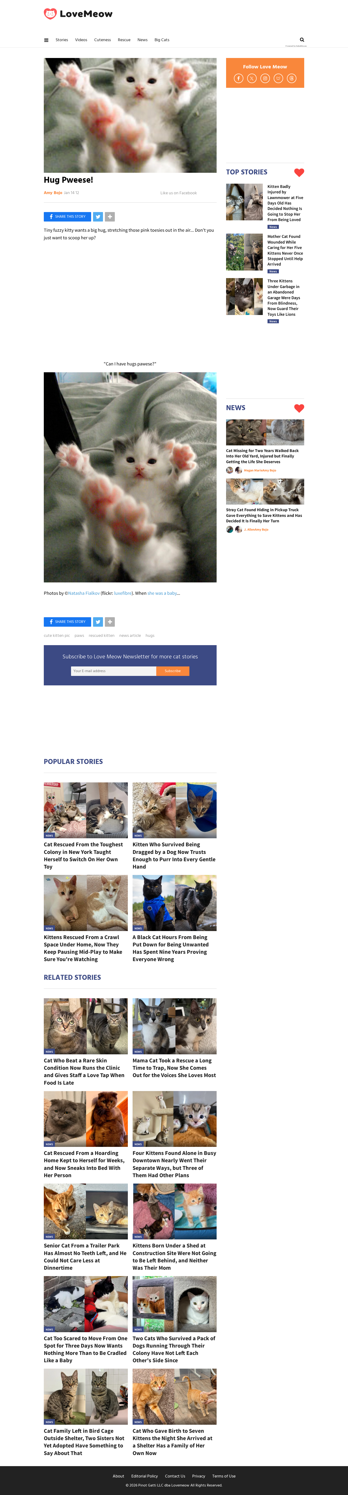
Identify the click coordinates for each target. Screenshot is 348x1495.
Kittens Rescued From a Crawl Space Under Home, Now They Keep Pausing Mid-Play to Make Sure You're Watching (83, 948)
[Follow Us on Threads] (291, 78)
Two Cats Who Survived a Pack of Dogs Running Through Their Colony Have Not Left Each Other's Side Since (174, 1349)
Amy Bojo (53, 193)
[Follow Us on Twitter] (252, 78)
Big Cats (162, 40)
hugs (150, 636)
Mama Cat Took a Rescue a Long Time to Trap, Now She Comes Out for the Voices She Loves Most (174, 1068)
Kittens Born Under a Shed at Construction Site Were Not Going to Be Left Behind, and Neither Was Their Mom (174, 1256)
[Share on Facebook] (67, 217)
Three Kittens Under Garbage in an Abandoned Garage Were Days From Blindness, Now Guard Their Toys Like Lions (284, 297)
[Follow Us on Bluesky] (278, 78)
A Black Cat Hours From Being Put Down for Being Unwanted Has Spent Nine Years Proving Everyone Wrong (171, 948)
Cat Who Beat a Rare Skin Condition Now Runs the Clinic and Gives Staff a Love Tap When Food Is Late (84, 1071)
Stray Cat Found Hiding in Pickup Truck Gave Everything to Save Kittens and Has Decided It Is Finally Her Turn (264, 515)
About (118, 1476)
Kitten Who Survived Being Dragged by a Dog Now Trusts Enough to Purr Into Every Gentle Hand (174, 855)
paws (79, 636)
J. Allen (249, 529)
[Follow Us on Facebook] (238, 78)
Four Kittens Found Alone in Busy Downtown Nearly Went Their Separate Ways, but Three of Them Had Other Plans (174, 1164)
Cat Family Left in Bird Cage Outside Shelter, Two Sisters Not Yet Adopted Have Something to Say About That (84, 1442)
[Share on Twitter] (98, 217)
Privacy (198, 1476)
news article (130, 636)
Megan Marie (253, 470)
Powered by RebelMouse (296, 46)
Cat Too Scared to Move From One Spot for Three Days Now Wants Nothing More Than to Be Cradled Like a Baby (85, 1349)
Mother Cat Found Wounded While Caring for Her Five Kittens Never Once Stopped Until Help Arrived (285, 250)
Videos (81, 40)
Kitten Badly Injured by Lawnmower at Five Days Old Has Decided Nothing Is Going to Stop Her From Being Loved (285, 203)
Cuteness (102, 40)
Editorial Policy (144, 1476)
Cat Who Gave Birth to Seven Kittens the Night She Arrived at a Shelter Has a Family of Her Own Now (172, 1442)
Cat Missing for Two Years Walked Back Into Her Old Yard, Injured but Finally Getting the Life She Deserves (262, 456)
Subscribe (173, 671)
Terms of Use (224, 1476)
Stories (62, 40)
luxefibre (123, 593)
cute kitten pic (57, 636)
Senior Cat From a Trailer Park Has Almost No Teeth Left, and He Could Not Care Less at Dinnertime (85, 1256)
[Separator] (110, 217)
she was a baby (162, 593)
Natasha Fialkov (84, 593)
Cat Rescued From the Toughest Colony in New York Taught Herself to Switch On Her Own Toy (83, 855)
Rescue (124, 40)
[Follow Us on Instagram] (265, 78)
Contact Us (175, 1476)
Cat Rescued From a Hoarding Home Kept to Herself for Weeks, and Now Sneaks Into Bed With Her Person (84, 1164)
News (142, 40)
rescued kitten (102, 636)
